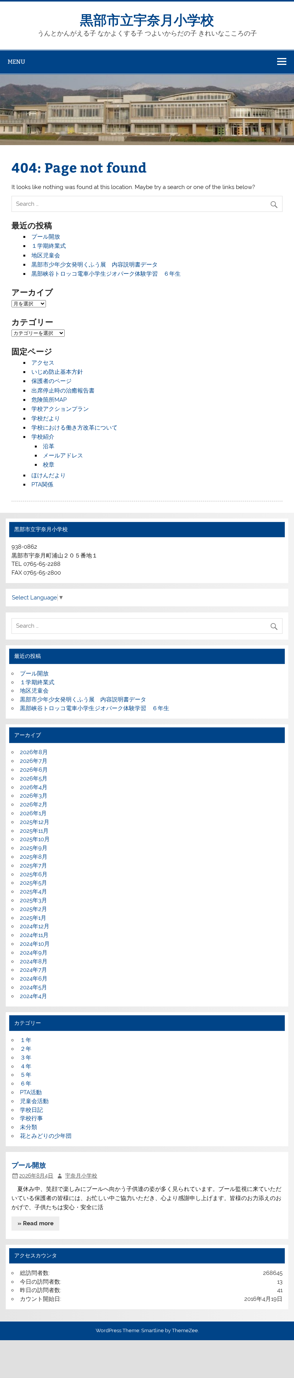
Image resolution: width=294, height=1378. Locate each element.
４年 (25, 1066)
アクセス (42, 362)
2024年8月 (33, 961)
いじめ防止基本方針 (57, 371)
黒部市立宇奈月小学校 (147, 19)
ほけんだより (48, 475)
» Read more (36, 1223)
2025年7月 (33, 865)
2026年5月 (33, 778)
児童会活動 (34, 1101)
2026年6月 (34, 769)
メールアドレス (63, 455)
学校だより (45, 418)
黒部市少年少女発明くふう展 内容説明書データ (94, 264)
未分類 (28, 1127)
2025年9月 (33, 848)
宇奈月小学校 (81, 1176)
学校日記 (31, 1110)
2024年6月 (33, 978)
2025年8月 (33, 856)
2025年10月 (35, 839)
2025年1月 (33, 917)
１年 (25, 1040)
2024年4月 (33, 996)
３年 (25, 1057)
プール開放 (45, 236)
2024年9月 (33, 952)
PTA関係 (42, 484)
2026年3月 (33, 795)
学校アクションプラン (60, 408)
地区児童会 (45, 255)
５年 (25, 1074)
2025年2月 (33, 909)
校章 (48, 464)
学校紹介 (42, 436)
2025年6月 (33, 874)
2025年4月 (33, 891)
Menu (16, 61)
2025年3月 (33, 900)
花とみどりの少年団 (46, 1135)
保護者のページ (51, 381)
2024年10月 (35, 943)
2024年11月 (34, 935)
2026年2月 (33, 804)
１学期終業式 (48, 245)
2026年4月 (33, 787)
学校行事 (31, 1118)
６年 (28, 1083)
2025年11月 (34, 830)
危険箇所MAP (49, 399)
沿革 (48, 446)
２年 (25, 1048)
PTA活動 (31, 1092)
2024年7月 (33, 969)
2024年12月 (34, 926)
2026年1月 (33, 813)
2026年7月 (33, 761)
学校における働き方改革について (74, 427)
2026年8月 (34, 752)
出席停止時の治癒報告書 (63, 390)
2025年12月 (34, 822)
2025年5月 (33, 882)
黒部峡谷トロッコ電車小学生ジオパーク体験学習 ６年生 (106, 273)
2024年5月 (33, 987)
